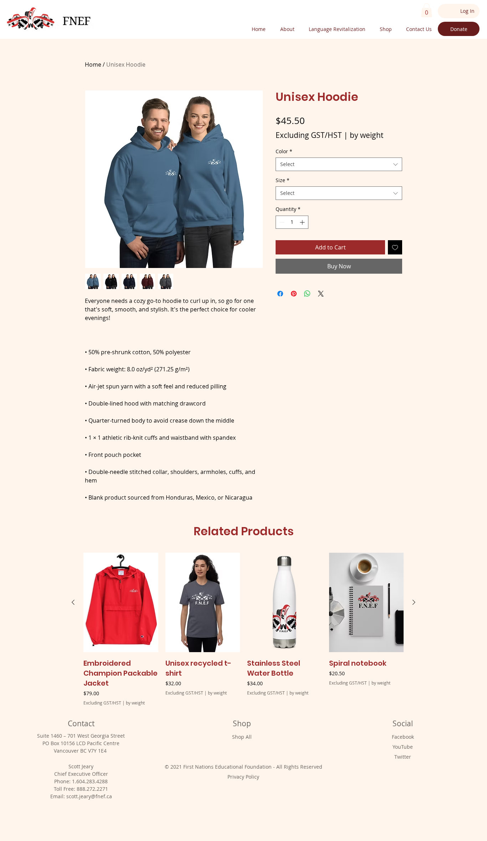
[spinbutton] (292, 222)
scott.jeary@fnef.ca (89, 796)
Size (282, 180)
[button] (426, 10)
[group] (243, 629)
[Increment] (302, 222)
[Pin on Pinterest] (293, 293)
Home (93, 64)
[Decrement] (281, 222)
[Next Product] (414, 602)
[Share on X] (321, 293)
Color (284, 151)
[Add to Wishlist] (395, 247)
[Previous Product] (73, 602)
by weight (366, 135)
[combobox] (339, 164)
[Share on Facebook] (280, 293)
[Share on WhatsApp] (307, 293)
